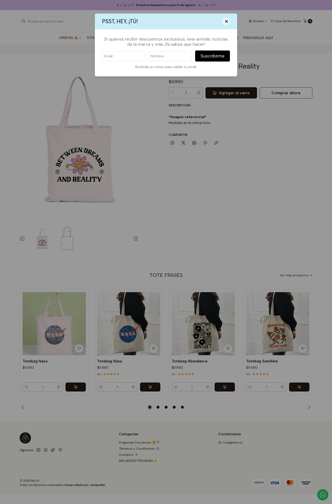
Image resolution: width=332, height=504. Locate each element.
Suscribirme (212, 56)
